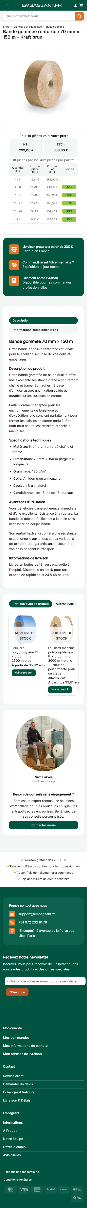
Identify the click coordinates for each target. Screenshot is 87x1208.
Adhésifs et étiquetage (28, 26)
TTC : (61, 144)
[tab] (30, 603)
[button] (7, 5)
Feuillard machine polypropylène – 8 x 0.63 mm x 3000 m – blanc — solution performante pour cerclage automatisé (61, 663)
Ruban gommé (55, 26)
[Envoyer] (79, 16)
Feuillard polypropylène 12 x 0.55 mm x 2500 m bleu (25, 654)
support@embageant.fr (36, 914)
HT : (26, 144)
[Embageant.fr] (42, 5)
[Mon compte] (75, 5)
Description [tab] (21, 320)
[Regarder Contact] (43, 743)
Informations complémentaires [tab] (35, 329)
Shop (6, 26)
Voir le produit (23, 672)
